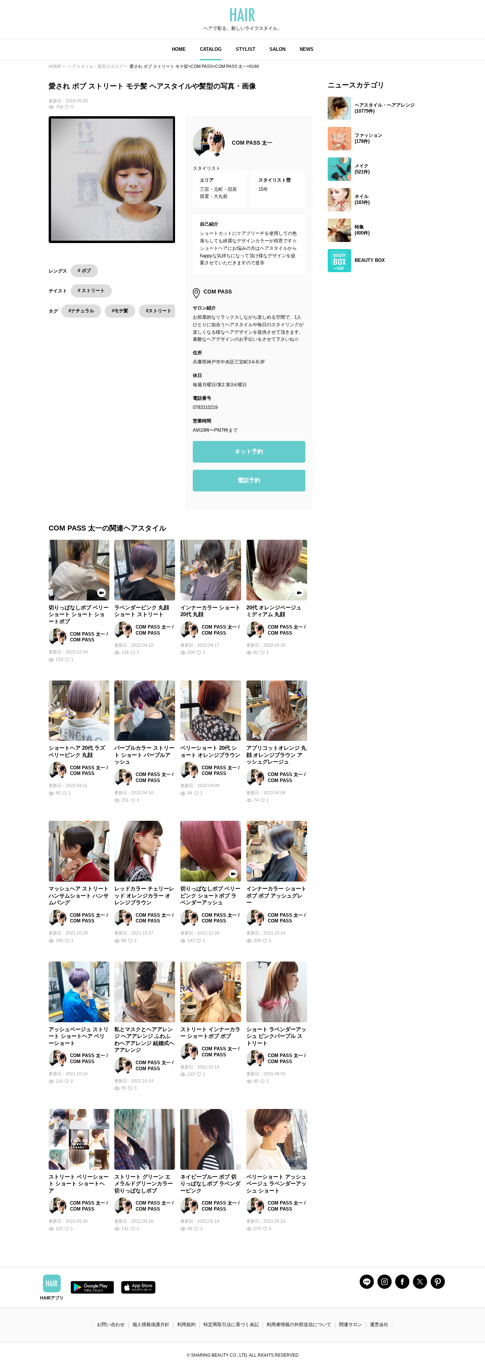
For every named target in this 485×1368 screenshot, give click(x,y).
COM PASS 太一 (252, 143)
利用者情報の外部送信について (299, 1324)
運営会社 (379, 1324)
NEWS (307, 49)
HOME (179, 49)
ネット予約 (249, 451)
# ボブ (84, 270)
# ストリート (91, 290)
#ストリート (158, 310)
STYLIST (245, 49)
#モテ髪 (120, 310)
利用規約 (186, 1324)
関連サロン (350, 1324)
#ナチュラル (81, 310)
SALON (277, 49)
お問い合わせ (111, 1324)
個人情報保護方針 (150, 1324)
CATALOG (211, 49)
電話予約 (249, 480)
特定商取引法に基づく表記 (231, 1324)
